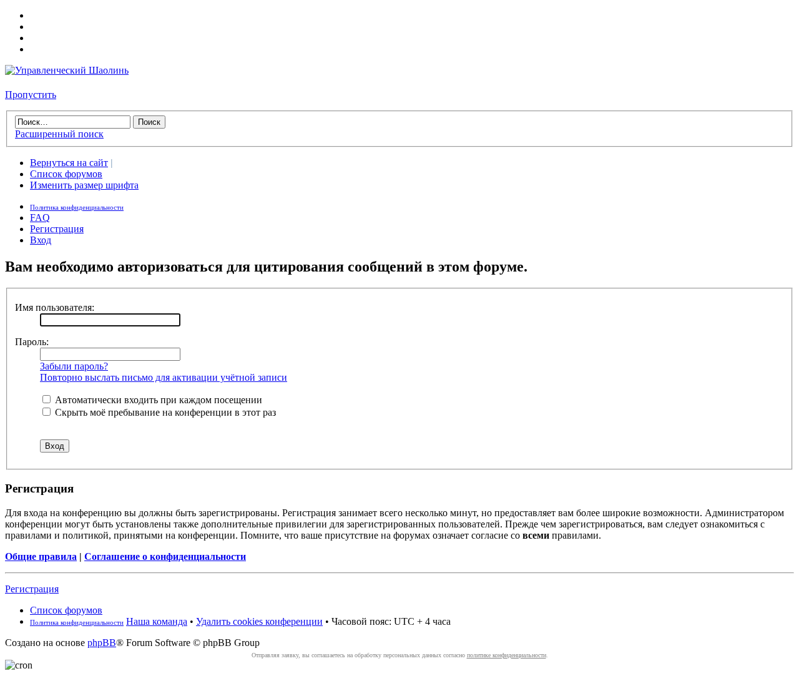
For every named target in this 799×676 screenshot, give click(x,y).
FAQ (40, 217)
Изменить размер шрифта (84, 185)
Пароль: (32, 341)
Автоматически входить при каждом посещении (157, 399)
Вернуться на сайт (69, 162)
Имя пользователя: (54, 307)
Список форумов (66, 174)
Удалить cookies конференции (259, 621)
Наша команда (156, 621)
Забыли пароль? (74, 366)
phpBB (101, 642)
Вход (40, 240)
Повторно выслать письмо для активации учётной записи (163, 377)
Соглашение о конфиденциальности (165, 556)
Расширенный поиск (59, 134)
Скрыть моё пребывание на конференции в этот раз (164, 412)
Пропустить (30, 94)
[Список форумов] (67, 70)
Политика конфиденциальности (77, 207)
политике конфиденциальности (506, 655)
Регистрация (57, 228)
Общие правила (41, 556)
